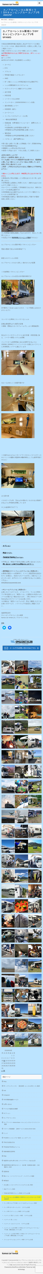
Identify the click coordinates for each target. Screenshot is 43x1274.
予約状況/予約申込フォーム (12, 1147)
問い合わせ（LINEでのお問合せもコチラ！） (18, 564)
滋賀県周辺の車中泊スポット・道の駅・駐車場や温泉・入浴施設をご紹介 (21, 1166)
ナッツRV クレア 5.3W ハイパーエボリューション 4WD (20, 1203)
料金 (5, 1156)
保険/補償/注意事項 (9, 1151)
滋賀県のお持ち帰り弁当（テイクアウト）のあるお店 (20, 1160)
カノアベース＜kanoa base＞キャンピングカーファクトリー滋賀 (22, 1123)
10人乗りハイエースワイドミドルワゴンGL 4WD (18, 1185)
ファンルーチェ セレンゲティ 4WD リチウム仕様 (18, 1239)
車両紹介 (6, 1180)
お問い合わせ (8, 1104)
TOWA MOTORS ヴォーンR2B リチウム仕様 (17, 1193)
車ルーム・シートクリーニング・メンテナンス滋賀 (19, 1176)
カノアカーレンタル (10, 1118)
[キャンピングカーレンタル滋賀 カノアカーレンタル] (11, 4)
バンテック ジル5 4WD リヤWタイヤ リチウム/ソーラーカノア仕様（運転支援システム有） (21, 1228)
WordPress (15, 1267)
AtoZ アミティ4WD (9, 1189)
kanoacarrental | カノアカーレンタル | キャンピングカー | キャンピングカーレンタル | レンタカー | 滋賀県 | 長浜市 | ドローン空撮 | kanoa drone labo (21, 1262)
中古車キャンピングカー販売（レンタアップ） (18, 1138)
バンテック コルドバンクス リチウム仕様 (16, 1223)
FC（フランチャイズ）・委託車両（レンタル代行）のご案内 (22, 1086)
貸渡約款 (6, 1171)
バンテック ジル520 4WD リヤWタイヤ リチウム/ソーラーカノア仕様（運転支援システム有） (22, 1234)
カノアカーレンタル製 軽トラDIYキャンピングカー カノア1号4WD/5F (22, 1198)
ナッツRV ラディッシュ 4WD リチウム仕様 (16, 1211)
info (5, 1090)
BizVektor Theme (25, 1267)
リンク (6, 1133)
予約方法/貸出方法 (9, 1142)
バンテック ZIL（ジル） (11, 1219)
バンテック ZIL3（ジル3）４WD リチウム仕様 (18, 1215)
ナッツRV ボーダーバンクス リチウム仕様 (17, 1207)
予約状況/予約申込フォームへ (13, 557)
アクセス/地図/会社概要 (11, 1109)
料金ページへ (7, 553)
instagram (7, 1095)
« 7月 (3, 1071)
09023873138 (24, 641)
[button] (8, 667)
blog (5, 1081)
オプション (7, 1113)
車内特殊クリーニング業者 (21, 237)
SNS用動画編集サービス (11, 1099)
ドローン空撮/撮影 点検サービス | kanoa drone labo (20, 1129)
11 (4, 1061)
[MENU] (39, 3)
